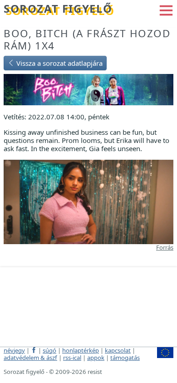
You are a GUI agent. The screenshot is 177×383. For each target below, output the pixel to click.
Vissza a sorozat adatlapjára (59, 63)
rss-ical (72, 358)
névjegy (14, 350)
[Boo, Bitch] (88, 88)
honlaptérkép (80, 350)
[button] (166, 9)
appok (95, 358)
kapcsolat (118, 350)
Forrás (164, 247)
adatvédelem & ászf (30, 358)
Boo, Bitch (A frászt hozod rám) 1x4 (87, 39)
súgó (49, 350)
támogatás (125, 358)
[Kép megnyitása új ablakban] (88, 201)
